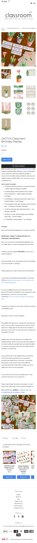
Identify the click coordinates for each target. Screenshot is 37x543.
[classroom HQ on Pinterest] (18, 517)
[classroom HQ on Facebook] (14, 517)
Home (2, 28)
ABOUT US (18, 497)
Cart (34, 3)
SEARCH (18, 494)
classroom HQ (18, 539)
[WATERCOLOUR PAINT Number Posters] (9, 457)
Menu (5, 1)
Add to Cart (9, 477)
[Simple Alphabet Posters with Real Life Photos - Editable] (23, 457)
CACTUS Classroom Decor (13, 28)
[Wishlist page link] (9, 1)
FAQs (18, 499)
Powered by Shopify (27, 539)
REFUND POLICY (18, 503)
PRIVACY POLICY (18, 506)
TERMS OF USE (18, 501)
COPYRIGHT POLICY (19, 508)
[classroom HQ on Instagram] (23, 517)
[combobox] (5, 539)
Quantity (3, 150)
